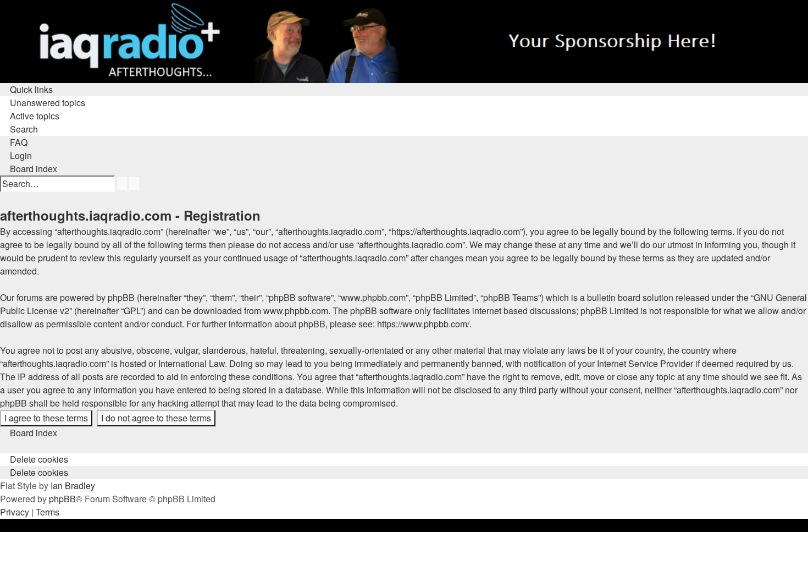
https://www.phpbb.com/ (423, 323)
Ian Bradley (73, 485)
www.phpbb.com (295, 310)
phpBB (62, 498)
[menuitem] (42, 102)
